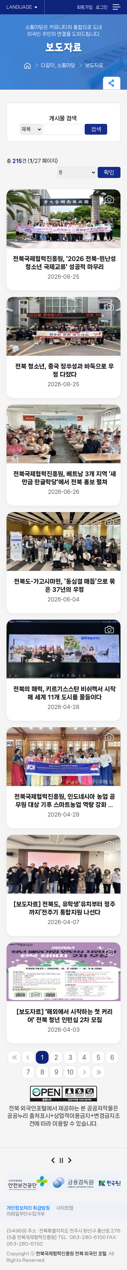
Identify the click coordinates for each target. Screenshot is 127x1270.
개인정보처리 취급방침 (28, 1208)
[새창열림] (28, 1176)
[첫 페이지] (14, 1057)
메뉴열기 (116, 7)
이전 (55, 1162)
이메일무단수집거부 (26, 1214)
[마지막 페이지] (98, 1072)
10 (70, 1072)
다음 (72, 1162)
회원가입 (84, 7)
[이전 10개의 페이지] (28, 1057)
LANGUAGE (19, 7)
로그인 (101, 7)
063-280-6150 (25, 1244)
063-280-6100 (88, 1237)
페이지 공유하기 (111, 83)
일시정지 (63, 1162)
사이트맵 (64, 1208)
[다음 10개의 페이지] (84, 1072)
